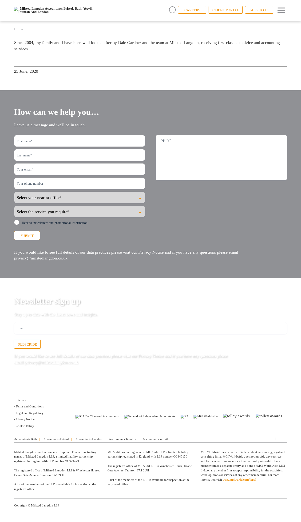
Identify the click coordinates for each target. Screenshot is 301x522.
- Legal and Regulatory (29, 413)
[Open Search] (172, 9)
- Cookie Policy (24, 426)
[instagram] (278, 438)
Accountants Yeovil (155, 439)
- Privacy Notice (24, 419)
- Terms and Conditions (29, 406)
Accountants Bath (25, 439)
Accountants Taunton (122, 439)
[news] (284, 438)
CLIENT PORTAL (225, 10)
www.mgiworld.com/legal (239, 479)
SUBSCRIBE (27, 344)
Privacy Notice (151, 252)
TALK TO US (259, 10)
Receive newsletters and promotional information (54, 223)
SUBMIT (27, 236)
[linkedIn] (272, 438)
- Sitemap (20, 400)
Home (18, 29)
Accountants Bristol (56, 439)
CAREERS (192, 10)
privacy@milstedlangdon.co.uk (40, 258)
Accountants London (88, 439)
